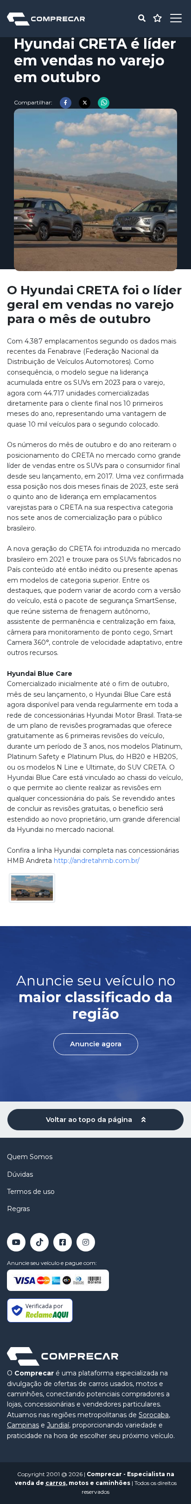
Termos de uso (31, 1191)
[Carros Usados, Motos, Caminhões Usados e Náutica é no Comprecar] (46, 18)
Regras (18, 1209)
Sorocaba (154, 1415)
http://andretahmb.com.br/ (97, 860)
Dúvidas (20, 1174)
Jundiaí (58, 1425)
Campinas (23, 1425)
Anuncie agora (95, 1044)
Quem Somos (29, 1157)
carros (55, 1482)
